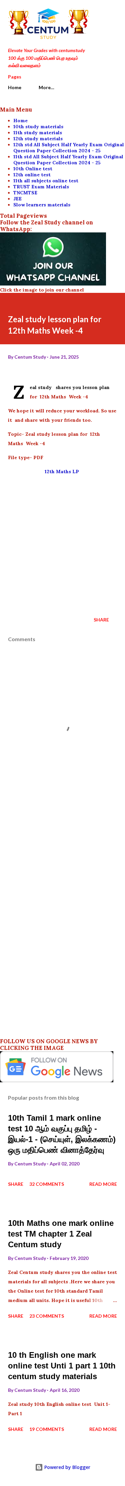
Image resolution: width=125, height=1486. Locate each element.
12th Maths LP (62, 472)
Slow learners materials (41, 205)
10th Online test (32, 169)
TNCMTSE (25, 193)
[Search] (97, 12)
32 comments (46, 1184)
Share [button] (101, 619)
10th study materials (38, 127)
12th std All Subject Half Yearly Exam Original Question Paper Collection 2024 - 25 (68, 148)
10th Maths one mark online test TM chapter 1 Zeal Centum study (61, 1234)
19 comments (46, 1429)
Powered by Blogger (66, 1467)
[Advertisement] (62, 543)
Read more (103, 1184)
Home (14, 87)
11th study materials (37, 133)
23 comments (46, 1316)
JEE (17, 199)
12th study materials (38, 139)
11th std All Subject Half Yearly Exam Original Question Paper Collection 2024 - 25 (68, 160)
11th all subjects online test (45, 181)
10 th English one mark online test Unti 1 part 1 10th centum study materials (62, 1365)
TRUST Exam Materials (41, 187)
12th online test (32, 175)
